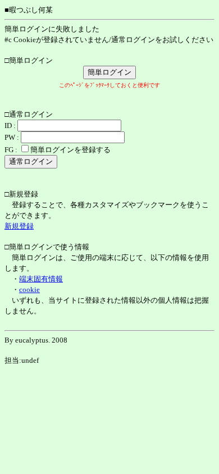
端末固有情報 (41, 279)
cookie (29, 289)
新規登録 (19, 226)
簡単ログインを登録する (70, 149)
